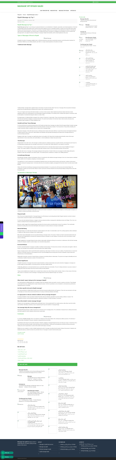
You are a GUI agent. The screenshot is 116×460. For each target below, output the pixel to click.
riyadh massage (21, 333)
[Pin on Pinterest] (25, 342)
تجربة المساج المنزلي (22, 353)
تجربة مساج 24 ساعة (22, 351)
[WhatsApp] (1, 233)
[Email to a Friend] (23, 342)
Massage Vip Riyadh (64, 10)
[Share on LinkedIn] (27, 342)
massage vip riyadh (21, 332)
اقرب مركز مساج (21, 349)
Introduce (73, 10)
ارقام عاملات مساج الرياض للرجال (25, 358)
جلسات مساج (21, 360)
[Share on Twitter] (21, 342)
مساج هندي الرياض (22, 356)
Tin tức (23, 21)
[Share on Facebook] (18, 342)
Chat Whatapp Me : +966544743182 (48, 10)
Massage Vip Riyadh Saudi (30, 6)
